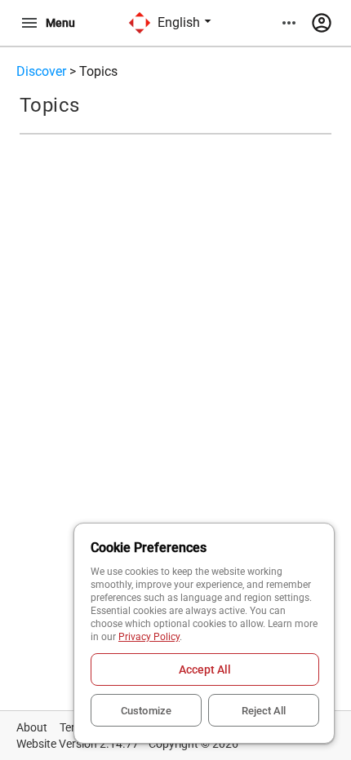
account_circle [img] (321, 23)
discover (41, 71)
